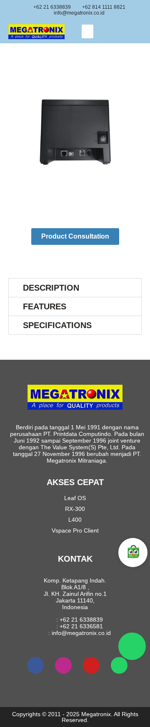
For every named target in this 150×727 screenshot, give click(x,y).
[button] (87, 31)
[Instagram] (63, 665)
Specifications (57, 325)
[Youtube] (91, 665)
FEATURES (44, 306)
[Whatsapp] (119, 665)
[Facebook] (35, 665)
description (51, 287)
